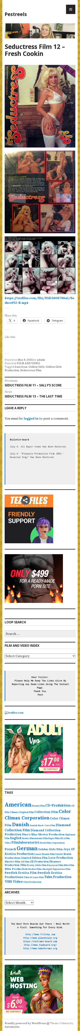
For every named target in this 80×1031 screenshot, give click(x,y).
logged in (31, 418)
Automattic (12, 1026)
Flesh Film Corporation (52, 842)
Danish (20, 824)
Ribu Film (69, 865)
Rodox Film (35, 869)
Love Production (60, 858)
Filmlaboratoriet (25, 842)
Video (18, 881)
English (16, 838)
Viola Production (32, 882)
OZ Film (25, 861)
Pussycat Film (55, 865)
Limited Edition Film (34, 857)
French (10, 849)
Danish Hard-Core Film (42, 825)
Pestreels (16, 14)
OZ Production (39, 861)
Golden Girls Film (50, 849)
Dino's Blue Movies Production (43, 834)
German (27, 848)
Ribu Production (16, 869)
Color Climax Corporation (38, 814)
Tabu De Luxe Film (34, 877)
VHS (8, 881)
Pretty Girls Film (36, 865)
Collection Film (46, 812)
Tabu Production (57, 877)
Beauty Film (38, 805)
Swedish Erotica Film (21, 873)
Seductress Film (30, 370)
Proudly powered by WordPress (25, 1023)
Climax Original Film (22, 812)
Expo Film (54, 838)
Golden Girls (36, 366)
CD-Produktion (58, 805)
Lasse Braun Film (44, 854)
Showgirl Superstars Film (56, 869)
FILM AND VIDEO (28, 363)
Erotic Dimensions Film (35, 838)
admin (41, 359)
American (21, 366)
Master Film (12, 861)
